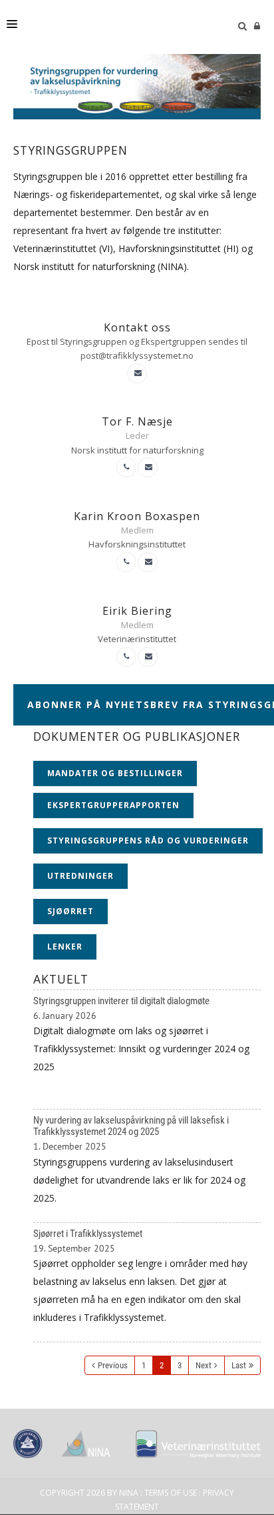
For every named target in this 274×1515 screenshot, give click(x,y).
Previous (113, 1365)
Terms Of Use (170, 1492)
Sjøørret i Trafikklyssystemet (147, 1282)
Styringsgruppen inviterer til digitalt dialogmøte (147, 1050)
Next (203, 1365)
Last (238, 1365)
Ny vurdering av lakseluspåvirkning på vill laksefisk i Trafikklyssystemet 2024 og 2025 (147, 1166)
